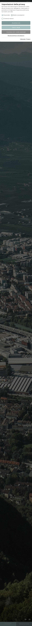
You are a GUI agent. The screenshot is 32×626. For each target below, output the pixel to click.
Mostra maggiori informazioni (16, 35)
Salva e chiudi (16, 27)
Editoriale (23, 39)
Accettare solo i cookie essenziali (16, 32)
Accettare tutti (16, 23)
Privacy (28, 39)
